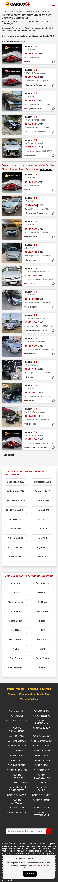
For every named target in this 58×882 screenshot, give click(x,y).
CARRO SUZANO (16, 808)
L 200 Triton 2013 (15, 482)
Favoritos (45, 688)
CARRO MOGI (41, 765)
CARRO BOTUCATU (41, 741)
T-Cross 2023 (16, 519)
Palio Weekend (15, 667)
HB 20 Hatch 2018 (16, 500)
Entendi (30, 874)
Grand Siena (15, 630)
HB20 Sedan (15, 639)
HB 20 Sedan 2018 (15, 510)
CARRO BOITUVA (17, 741)
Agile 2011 (42, 547)
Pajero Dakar (42, 658)
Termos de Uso (29, 699)
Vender (20, 688)
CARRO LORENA (16, 765)
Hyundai (44, 11)
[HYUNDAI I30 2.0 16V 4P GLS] (12, 54)
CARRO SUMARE (41, 800)
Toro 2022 (42, 538)
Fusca (42, 621)
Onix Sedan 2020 (15, 491)
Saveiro (42, 667)
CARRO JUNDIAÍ (41, 755)
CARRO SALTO (41, 783)
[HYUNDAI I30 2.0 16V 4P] (12, 101)
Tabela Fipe (43, 694)
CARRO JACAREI (41, 751)
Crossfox (16, 593)
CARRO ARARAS (41, 728)
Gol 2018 (42, 529)
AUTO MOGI (17, 716)
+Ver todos (46, 169)
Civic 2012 (42, 519)
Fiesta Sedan (15, 621)
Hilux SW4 (42, 639)
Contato (12, 694)
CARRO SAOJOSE (41, 795)
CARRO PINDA (41, 770)
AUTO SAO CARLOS (16, 721)
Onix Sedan (16, 658)
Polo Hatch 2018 (15, 538)
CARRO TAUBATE (16, 812)
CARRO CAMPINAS (17, 746)
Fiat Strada (42, 611)
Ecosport (42, 593)
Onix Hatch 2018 (42, 482)
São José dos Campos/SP (24, 11)
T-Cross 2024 (42, 510)
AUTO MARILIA (16, 711)
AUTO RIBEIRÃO (41, 716)
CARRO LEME (16, 760)
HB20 (42, 630)
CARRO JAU (16, 755)
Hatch (37, 11)
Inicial (10, 688)
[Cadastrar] (49, 831)
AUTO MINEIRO (41, 711)
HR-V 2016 (15, 529)
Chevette (15, 583)
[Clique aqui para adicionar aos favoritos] (53, 62)
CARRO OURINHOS (16, 770)
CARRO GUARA (41, 746)
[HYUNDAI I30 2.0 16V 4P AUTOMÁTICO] (12, 323)
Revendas (32, 688)
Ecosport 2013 (15, 547)
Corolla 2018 (15, 557)
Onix (42, 649)
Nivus (16, 649)
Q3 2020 (42, 557)
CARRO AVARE (16, 736)
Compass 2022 (42, 491)
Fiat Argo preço (16, 602)
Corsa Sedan (42, 583)
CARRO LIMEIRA (41, 760)
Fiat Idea (42, 602)
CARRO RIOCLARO (17, 783)
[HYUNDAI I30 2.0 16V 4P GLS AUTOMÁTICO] (12, 276)
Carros (11, 11)
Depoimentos (27, 694)
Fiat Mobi (15, 611)
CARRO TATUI (41, 808)
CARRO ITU (17, 751)
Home (4, 11)
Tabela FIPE (48, 36)
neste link (30, 30)
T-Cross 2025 (42, 500)
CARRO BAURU (41, 736)
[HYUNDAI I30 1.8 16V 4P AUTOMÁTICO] (12, 78)
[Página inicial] (53, 4)
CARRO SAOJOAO (16, 795)
